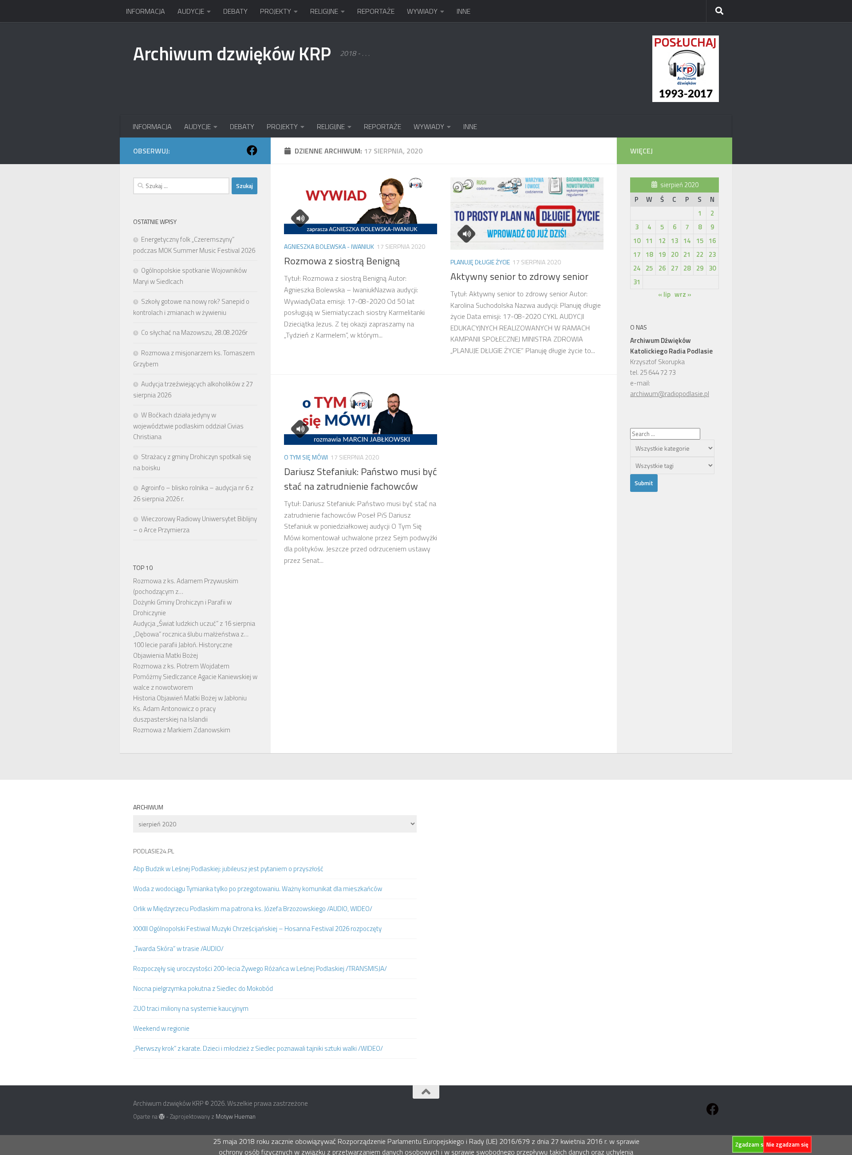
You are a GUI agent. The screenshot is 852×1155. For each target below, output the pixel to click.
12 (662, 241)
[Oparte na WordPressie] (162, 1117)
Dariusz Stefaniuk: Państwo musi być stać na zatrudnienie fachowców (360, 479)
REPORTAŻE (375, 11)
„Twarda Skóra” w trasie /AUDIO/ (178, 948)
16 (712, 241)
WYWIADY (422, 11)
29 (699, 268)
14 (686, 241)
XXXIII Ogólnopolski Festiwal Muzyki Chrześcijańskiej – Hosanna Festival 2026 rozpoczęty (257, 928)
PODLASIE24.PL (153, 851)
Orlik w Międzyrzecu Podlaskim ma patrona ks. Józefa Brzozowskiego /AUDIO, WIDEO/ (252, 909)
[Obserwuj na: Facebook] (252, 150)
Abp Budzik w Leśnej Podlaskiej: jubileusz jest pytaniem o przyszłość (228, 869)
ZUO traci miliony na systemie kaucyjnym (190, 1008)
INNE (463, 11)
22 (699, 254)
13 (674, 241)
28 (686, 268)
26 (662, 268)
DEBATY (235, 11)
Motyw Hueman (236, 1116)
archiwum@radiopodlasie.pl (669, 394)
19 (662, 254)
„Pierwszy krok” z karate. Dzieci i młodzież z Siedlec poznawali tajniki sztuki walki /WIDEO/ (258, 1048)
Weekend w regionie (161, 1028)
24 (636, 268)
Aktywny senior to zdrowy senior (519, 276)
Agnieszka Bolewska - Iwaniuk (329, 246)
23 (712, 254)
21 (686, 254)
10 (636, 241)
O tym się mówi (306, 457)
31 (636, 282)
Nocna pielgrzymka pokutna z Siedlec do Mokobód (203, 988)
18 (649, 254)
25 (649, 268)
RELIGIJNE (324, 11)
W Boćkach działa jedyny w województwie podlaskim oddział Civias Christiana (188, 426)
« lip (664, 294)
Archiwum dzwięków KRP (232, 53)
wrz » (682, 294)
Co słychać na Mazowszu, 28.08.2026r (194, 332)
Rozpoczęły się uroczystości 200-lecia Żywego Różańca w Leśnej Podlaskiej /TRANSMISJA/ (260, 968)
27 (674, 268)
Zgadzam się (751, 1144)
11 (649, 241)
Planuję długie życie (480, 262)
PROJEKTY (275, 11)
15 (699, 241)
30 (712, 268)
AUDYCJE (191, 11)
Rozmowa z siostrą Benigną (342, 260)
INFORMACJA (145, 11)
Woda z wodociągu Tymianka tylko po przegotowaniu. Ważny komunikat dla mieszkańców (257, 889)
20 (674, 254)
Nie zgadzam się (787, 1144)
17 (636, 254)
